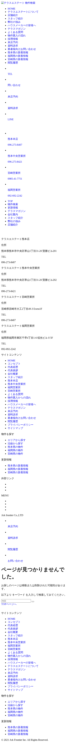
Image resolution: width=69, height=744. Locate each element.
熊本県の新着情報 (18, 52)
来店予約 (13, 42)
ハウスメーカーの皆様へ (22, 25)
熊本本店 (13, 380)
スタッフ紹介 (15, 18)
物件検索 (30, 2)
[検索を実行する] (33, 601)
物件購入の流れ (17, 35)
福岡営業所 (14, 387)
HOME (11, 8)
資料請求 (13, 45)
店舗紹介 (13, 15)
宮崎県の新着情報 (18, 59)
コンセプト (14, 363)
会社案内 (13, 214)
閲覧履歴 (13, 62)
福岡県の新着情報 (18, 55)
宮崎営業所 (14, 390)
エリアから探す (17, 440)
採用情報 (13, 38)
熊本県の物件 (15, 446)
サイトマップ (15, 428)
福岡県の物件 (15, 450)
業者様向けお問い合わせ (22, 49)
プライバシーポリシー (20, 424)
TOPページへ (9, 604)
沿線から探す (15, 443)
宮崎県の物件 (15, 453)
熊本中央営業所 (17, 384)
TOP (10, 201)
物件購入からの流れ (19, 397)
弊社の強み (14, 22)
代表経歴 (13, 367)
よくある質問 (15, 32)
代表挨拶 (13, 370)
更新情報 (13, 207)
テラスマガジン (17, 28)
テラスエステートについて (23, 11)
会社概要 (13, 373)
